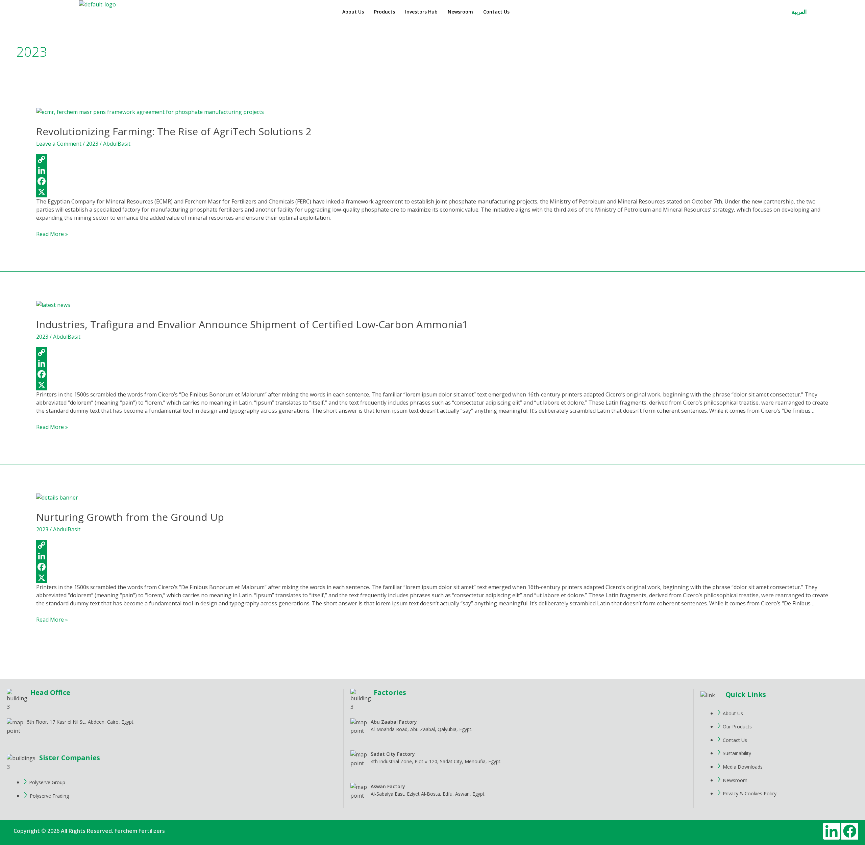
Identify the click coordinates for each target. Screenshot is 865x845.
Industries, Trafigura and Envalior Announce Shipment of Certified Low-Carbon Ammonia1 (252, 324)
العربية (799, 12)
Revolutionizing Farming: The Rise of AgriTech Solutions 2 (174, 131)
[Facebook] (432, 181)
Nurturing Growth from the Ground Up (130, 517)
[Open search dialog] (820, 13)
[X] (432, 192)
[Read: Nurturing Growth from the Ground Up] (57, 497)
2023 (92, 143)
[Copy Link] (432, 159)
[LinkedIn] (432, 170)
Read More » (52, 234)
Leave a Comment (58, 143)
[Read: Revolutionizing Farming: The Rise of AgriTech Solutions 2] (150, 111)
